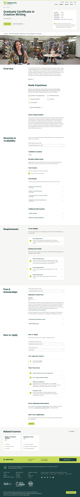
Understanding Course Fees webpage (37, 310)
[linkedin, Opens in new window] (47, 477)
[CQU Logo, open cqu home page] (10, 3)
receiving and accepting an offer (41, 407)
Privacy (4, 473)
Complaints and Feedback (32, 472)
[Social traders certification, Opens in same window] (30, 484)
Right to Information (19, 472)
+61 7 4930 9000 (44, 460)
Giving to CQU (30, 475)
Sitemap (29, 477)
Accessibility (18, 473)
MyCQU (62, 2)
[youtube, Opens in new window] (53, 477)
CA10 (24, 438)
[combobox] (36, 145)
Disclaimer (18, 475)
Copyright (5, 475)
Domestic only (8, 18)
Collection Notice (6, 472)
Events (71, 2)
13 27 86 (30, 460)
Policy (29, 473)
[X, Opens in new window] (50, 477)
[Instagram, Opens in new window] (44, 477)
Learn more (26, 495)
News (75, 2)
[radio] (46, 362)
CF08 (6, 440)
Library (66, 2)
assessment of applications (42, 406)
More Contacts (67, 459)
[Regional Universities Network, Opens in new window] (7, 484)
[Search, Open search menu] (75, 4)
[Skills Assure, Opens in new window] (20, 484)
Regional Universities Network (8, 477)
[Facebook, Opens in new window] (42, 477)
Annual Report (18, 477)
